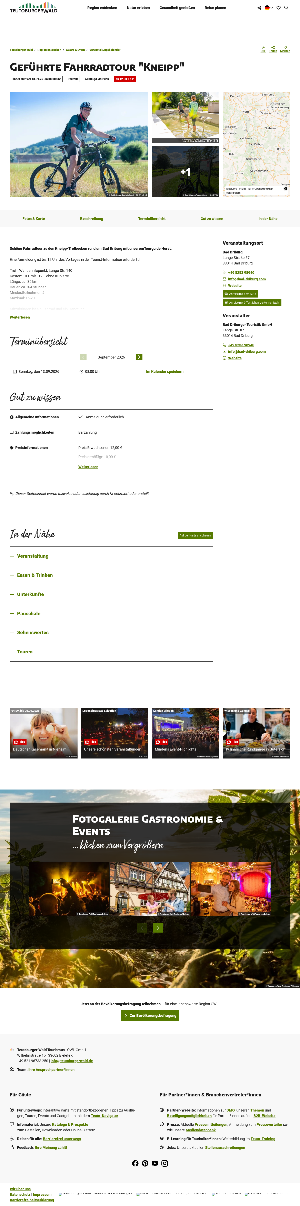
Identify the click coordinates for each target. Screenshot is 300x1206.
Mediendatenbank (201, 1130)
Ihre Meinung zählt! (51, 1147)
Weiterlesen (20, 317)
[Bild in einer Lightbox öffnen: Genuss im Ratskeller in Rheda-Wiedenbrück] (150, 889)
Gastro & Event (75, 49)
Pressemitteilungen (211, 1124)
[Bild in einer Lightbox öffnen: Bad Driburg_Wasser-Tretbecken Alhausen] (185, 171)
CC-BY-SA (214, 195)
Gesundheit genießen (177, 8)
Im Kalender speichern (164, 371)
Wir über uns (20, 1189)
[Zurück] (83, 357)
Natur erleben (138, 8)
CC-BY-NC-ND (141, 195)
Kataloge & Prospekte (70, 1124)
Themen (257, 1110)
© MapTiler (245, 188)
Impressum (42, 1194)
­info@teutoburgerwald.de (72, 1061)
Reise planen (215, 8)
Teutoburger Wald (21, 49)
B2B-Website (264, 1116)
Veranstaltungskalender (104, 49)
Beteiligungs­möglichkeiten (189, 1116)
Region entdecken (102, 8)
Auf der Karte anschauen (195, 535)
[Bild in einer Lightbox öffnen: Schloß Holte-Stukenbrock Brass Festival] (69, 889)
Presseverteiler (269, 1124)
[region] (256, 144)
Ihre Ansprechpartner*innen (51, 1069)
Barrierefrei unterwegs (62, 1139)
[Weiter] (139, 357)
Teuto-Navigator (104, 1116)
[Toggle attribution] (285, 188)
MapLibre (231, 188)
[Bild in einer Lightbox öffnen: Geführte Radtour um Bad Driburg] (79, 144)
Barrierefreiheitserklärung (32, 1200)
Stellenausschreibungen (225, 1147)
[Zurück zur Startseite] (34, 7)
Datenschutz (20, 1194)
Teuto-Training (263, 1139)
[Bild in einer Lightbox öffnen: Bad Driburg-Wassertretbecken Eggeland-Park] (185, 117)
